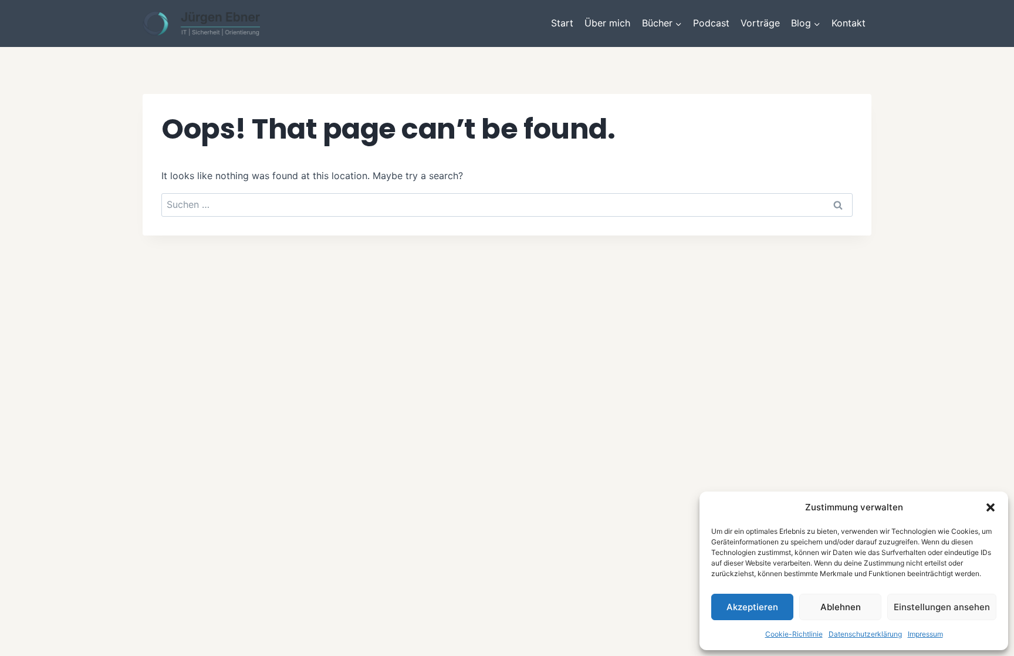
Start (562, 23)
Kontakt (849, 23)
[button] (990, 507)
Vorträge (760, 23)
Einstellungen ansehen (942, 607)
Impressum (925, 634)
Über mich (607, 23)
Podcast (711, 23)
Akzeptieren (752, 607)
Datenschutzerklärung (865, 634)
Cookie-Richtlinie (794, 634)
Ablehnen (840, 607)
